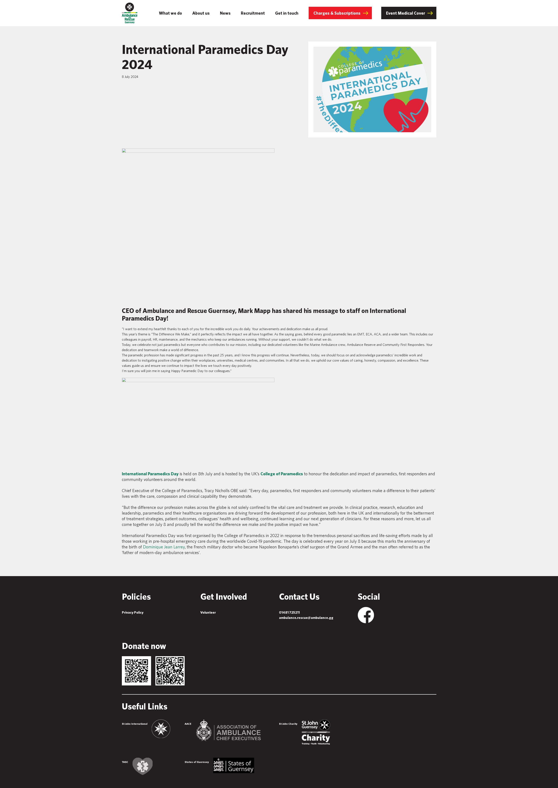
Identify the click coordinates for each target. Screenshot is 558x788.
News (225, 12)
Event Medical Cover (405, 12)
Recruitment (253, 12)
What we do (170, 12)
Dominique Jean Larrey (164, 546)
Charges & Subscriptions (337, 12)
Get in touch (286, 12)
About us (201, 12)
